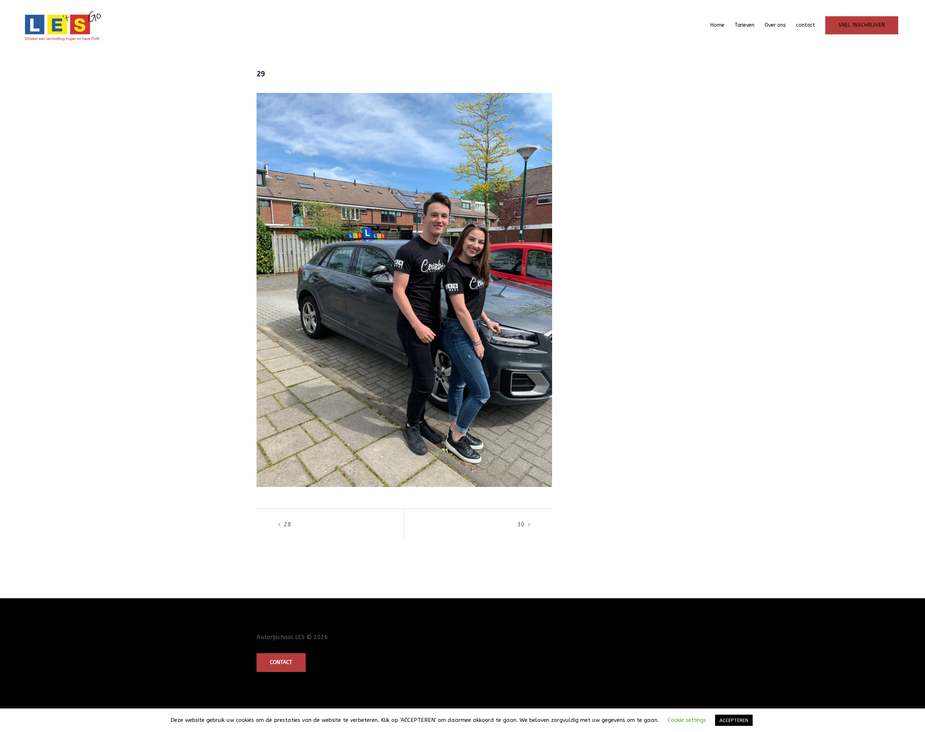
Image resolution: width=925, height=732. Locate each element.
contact (805, 25)
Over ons (775, 25)
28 (287, 524)
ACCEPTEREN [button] (733, 720)
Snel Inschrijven (861, 25)
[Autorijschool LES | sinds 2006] (62, 24)
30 (521, 524)
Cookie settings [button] (687, 720)
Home (717, 25)
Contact (281, 662)
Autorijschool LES (281, 637)
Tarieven (744, 25)
